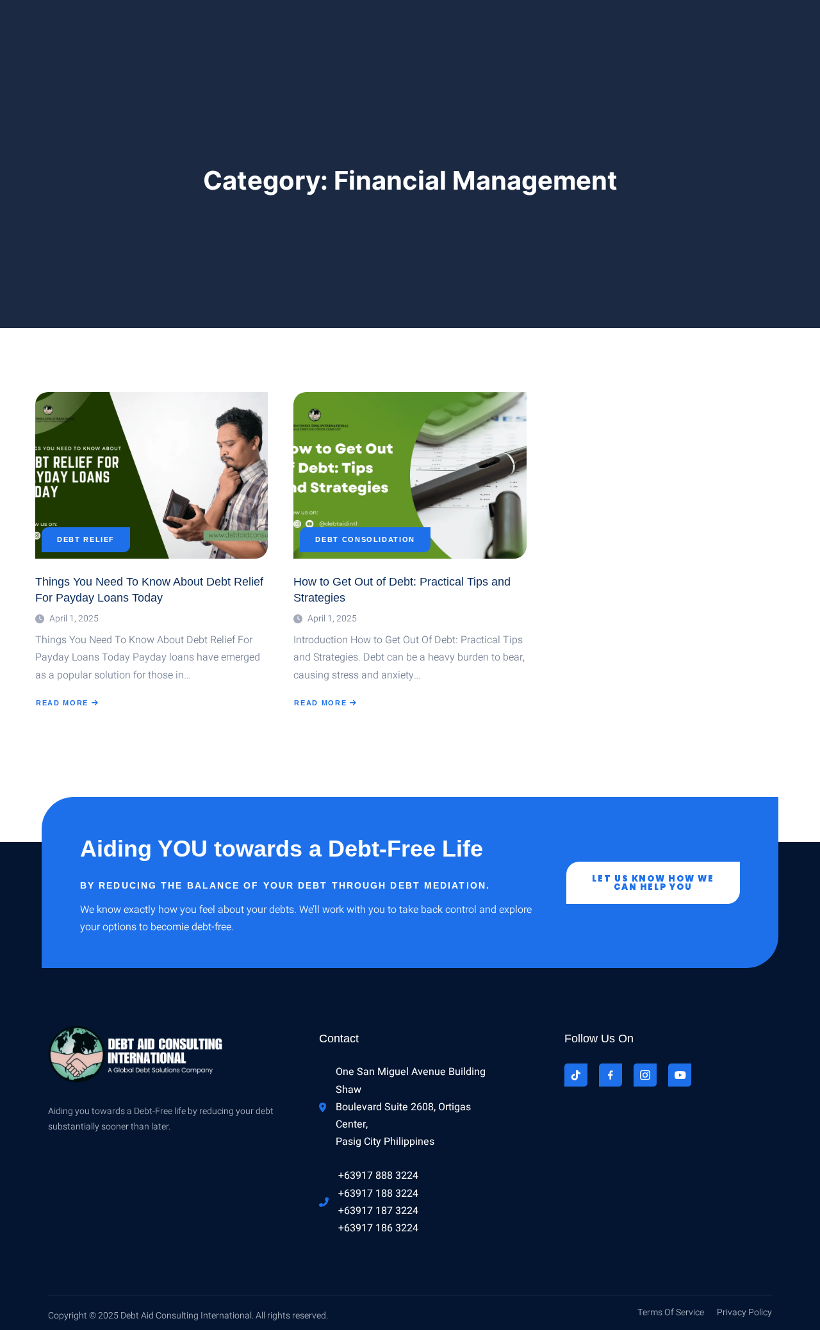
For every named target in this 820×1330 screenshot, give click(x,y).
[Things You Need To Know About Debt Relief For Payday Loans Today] (151, 475)
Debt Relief (86, 539)
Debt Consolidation (365, 539)
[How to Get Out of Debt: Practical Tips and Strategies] (409, 475)
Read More (61, 703)
